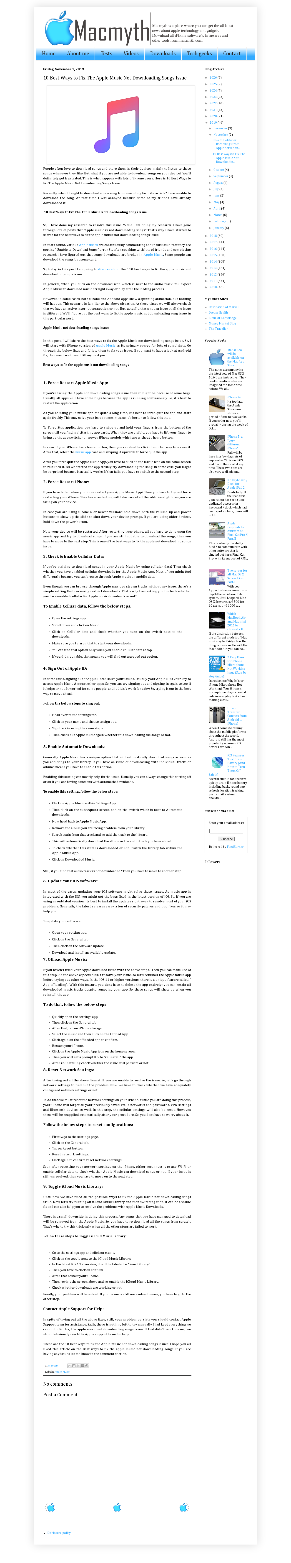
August (218, 182)
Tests (106, 53)
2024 (214, 90)
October (219, 169)
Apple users (88, 245)
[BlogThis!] (74, 1366)
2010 (214, 287)
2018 (214, 236)
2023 (214, 97)
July (216, 189)
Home (48, 53)
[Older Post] (184, 1511)
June (216, 195)
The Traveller (218, 328)
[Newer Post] (50, 1511)
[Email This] (69, 1366)
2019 (214, 122)
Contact (232, 53)
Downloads (163, 53)
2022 (214, 103)
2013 (214, 268)
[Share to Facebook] (82, 1366)
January (219, 228)
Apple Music (153, 254)
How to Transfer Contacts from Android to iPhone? (237, 716)
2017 (214, 242)
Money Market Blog (222, 323)
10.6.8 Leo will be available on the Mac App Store (235, 357)
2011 (214, 281)
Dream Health (218, 312)
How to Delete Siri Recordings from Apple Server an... (226, 144)
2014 (214, 261)
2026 (214, 77)
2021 (214, 110)
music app (83, 452)
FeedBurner (235, 846)
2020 (214, 116)
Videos (131, 53)
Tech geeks (199, 53)
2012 (214, 274)
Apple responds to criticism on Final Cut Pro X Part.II (237, 531)
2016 (214, 248)
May (216, 202)
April (217, 208)
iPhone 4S (234, 397)
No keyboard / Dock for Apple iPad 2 (237, 484)
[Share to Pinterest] (87, 1366)
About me (78, 53)
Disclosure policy (59, 1533)
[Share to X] (78, 1366)
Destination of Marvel (223, 307)
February (220, 221)
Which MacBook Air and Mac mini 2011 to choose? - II (236, 621)
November (221, 134)
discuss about (109, 269)
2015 (214, 255)
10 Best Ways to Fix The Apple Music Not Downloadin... (229, 158)
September (221, 176)
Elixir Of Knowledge (223, 318)
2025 (214, 84)
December (220, 128)
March (218, 215)
